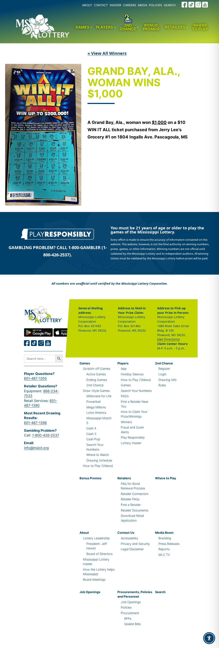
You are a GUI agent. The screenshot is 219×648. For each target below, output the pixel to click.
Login (162, 374)
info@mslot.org (36, 448)
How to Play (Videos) (98, 466)
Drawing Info (167, 380)
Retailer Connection (134, 494)
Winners (126, 422)
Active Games (96, 374)
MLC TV (164, 554)
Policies (126, 607)
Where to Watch (97, 455)
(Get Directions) (168, 339)
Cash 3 (91, 434)
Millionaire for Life (98, 396)
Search (160, 592)
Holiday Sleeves (132, 374)
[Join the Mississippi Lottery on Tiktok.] (34, 343)
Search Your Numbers (136, 390)
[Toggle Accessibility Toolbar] (209, 638)
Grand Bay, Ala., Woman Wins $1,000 (133, 83)
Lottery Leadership (96, 538)
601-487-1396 (35, 423)
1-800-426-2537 (45, 435)
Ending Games (96, 380)
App (124, 368)
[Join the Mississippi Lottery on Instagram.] (198, 5)
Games (82, 27)
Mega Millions (96, 407)
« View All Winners (107, 53)
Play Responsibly (133, 437)
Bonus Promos (151, 27)
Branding (164, 538)
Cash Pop (93, 439)
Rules (162, 385)
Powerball (93, 401)
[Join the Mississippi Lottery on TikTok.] (191, 5)
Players (104, 27)
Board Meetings (94, 579)
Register (164, 368)
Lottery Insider (131, 443)
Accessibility (129, 538)
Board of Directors (99, 554)
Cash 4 (91, 428)
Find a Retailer (131, 505)
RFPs (127, 618)
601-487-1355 (35, 378)
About (84, 532)
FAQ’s (125, 396)
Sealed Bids (132, 624)
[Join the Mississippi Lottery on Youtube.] (205, 5)
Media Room (164, 532)
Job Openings (90, 592)
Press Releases (168, 544)
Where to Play (200, 27)
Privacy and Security (135, 544)
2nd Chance (128, 27)
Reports (164, 549)
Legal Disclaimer (132, 549)
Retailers (175, 27)
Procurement (130, 613)
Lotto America (96, 412)
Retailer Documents (134, 510)
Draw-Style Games (96, 390)
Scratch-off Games (96, 368)
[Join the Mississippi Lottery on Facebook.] (185, 5)
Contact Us (125, 532)
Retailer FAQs (130, 499)
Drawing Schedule (99, 460)
